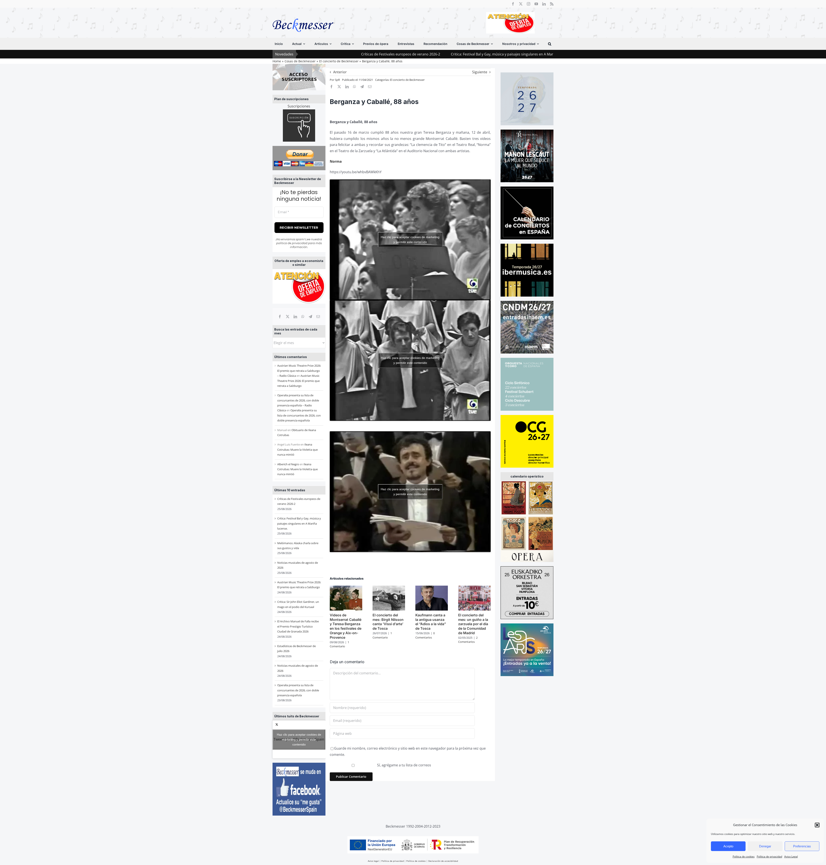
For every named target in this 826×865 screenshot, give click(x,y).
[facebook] (513, 4)
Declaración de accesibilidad (443, 860)
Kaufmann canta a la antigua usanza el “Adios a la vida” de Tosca (430, 622)
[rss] (551, 4)
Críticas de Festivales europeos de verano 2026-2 (331, 54)
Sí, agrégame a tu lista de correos (403, 765)
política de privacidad (291, 243)
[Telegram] (310, 316)
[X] (287, 316)
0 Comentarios (425, 635)
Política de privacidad (769, 856)
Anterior (340, 72)
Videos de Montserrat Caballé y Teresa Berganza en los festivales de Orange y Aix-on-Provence (345, 626)
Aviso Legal (791, 856)
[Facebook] (280, 316)
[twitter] (520, 4)
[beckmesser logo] (303, 15)
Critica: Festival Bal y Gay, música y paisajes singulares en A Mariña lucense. (442, 54)
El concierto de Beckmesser (407, 80)
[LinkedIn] (295, 316)
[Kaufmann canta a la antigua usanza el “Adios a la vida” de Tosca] (431, 588)
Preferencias (802, 846)
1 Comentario (339, 644)
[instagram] (528, 4)
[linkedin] (544, 4)
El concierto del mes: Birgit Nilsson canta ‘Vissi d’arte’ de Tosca (388, 622)
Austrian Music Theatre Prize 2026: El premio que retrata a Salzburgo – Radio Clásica (299, 371)
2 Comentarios (468, 640)
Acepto (728, 846)
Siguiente (479, 72)
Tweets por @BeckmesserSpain (299, 739)
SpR (337, 80)
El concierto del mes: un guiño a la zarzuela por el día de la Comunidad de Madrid (473, 624)
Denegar (765, 846)
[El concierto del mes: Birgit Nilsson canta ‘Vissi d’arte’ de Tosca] (389, 588)
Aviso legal (373, 860)
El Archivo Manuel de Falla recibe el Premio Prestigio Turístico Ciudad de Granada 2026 (298, 626)
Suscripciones (299, 106)
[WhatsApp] (303, 316)
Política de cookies (744, 856)
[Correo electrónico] (318, 316)
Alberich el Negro (288, 464)
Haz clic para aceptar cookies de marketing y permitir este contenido (299, 739)
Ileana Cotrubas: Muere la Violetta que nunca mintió (297, 449)
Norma (336, 161)
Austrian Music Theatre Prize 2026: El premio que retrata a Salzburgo (298, 381)
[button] (817, 825)
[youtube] (536, 4)
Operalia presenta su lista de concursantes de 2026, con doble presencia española (299, 415)
